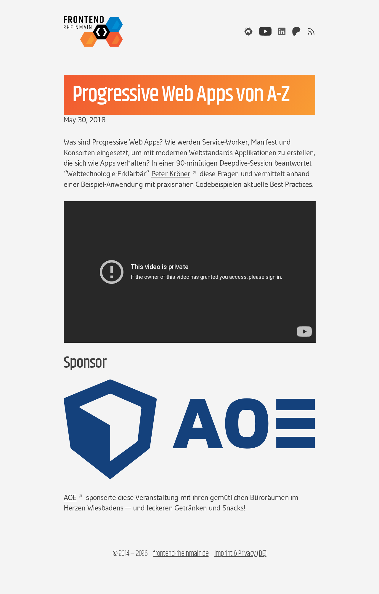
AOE (70, 497)
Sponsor (85, 363)
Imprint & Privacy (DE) (240, 553)
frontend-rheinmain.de (180, 553)
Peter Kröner (170, 173)
